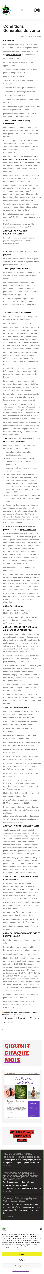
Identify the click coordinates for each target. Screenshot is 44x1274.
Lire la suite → (8, 1166)
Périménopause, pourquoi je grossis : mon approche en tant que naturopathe (20, 1176)
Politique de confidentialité (20, 1271)
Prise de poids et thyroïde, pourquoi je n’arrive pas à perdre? (21, 1155)
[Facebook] (35, 10)
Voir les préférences (22, 1266)
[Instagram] (38, 10)
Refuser (22, 1260)
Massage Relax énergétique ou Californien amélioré (20, 1200)
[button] (41, 1229)
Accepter (22, 1254)
